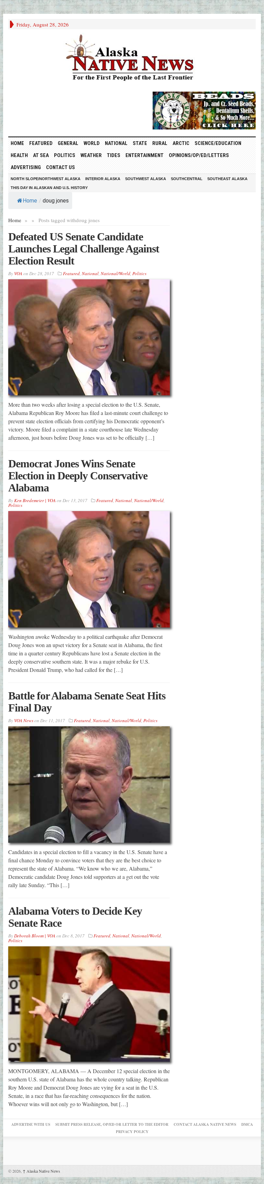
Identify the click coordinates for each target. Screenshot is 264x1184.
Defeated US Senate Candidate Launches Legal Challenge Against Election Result (83, 248)
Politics (64, 155)
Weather (91, 155)
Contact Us (60, 167)
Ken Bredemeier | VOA (35, 500)
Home (30, 200)
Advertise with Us (30, 1124)
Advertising (26, 167)
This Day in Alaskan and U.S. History (49, 188)
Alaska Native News (41, 1171)
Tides (113, 155)
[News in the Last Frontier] (132, 58)
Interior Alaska (102, 179)
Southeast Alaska (227, 179)
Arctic (181, 143)
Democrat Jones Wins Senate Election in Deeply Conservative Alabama (77, 475)
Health (19, 155)
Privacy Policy (132, 1131)
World (92, 143)
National (116, 143)
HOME (17, 143)
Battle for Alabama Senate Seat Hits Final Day (86, 701)
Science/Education (218, 143)
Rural (159, 143)
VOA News (23, 720)
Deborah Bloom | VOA (34, 936)
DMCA (247, 1124)
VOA (18, 273)
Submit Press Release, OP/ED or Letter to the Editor (111, 1124)
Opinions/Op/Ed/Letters (199, 155)
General (68, 143)
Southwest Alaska (145, 179)
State (140, 143)
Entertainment (144, 155)
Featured (41, 143)
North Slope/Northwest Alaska (45, 179)
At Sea (41, 155)
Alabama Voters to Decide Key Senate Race (75, 917)
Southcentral (186, 179)
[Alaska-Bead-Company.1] (204, 109)
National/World (115, 273)
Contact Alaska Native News (205, 1124)
